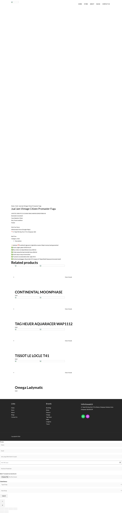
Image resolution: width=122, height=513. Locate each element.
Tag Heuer (49, 417)
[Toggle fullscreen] (11, 508)
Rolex (47, 410)
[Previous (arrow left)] (2, 511)
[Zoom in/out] (15, 508)
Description (18, 241)
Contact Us (106, 4)
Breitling (48, 408)
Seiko (47, 419)
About (92, 4)
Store (86, 4)
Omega (48, 415)
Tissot (48, 424)
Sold (16, 206)
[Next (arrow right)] (6, 511)
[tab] (63, 241)
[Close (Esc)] (2, 508)
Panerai (48, 412)
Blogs (98, 4)
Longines (48, 421)
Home (80, 4)
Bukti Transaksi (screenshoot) (8, 473)
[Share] (6, 508)
